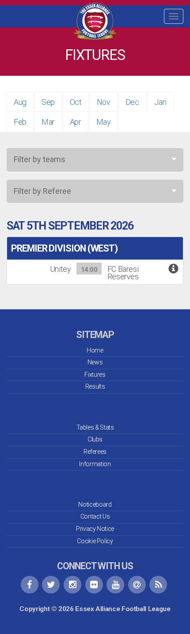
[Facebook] (29, 584)
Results (95, 386)
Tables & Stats (95, 427)
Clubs (95, 439)
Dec (132, 102)
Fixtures (94, 374)
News (95, 362)
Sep (48, 102)
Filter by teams (39, 159)
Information (94, 463)
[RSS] (158, 584)
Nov (103, 102)
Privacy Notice (95, 528)
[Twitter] (51, 584)
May (103, 121)
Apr (75, 121)
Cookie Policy (95, 541)
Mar (48, 121)
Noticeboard (94, 504)
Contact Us (95, 516)
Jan (160, 102)
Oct (76, 102)
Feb (20, 121)
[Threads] (137, 584)
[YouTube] (115, 584)
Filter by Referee (42, 191)
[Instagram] (72, 584)
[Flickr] (94, 584)
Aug (20, 102)
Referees (95, 451)
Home (95, 350)
